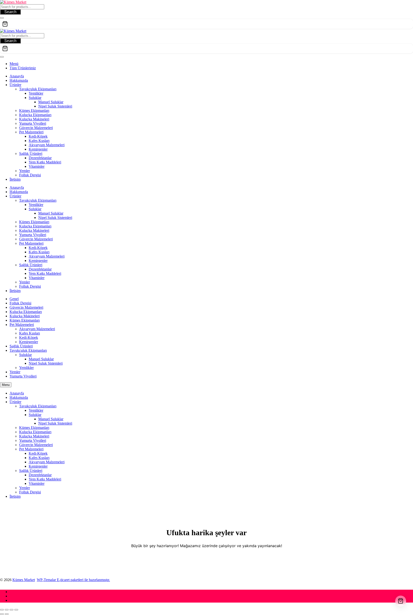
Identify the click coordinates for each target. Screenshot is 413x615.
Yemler (15, 372)
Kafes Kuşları (29, 333)
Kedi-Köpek (28, 337)
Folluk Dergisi (20, 303)
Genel (14, 299)
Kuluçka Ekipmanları (26, 312)
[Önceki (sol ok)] (2, 614)
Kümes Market (23, 580)
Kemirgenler (28, 342)
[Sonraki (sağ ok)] (7, 614)
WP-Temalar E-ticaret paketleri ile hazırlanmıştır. (73, 580)
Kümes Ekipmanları (25, 320)
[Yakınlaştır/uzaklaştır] (2, 609)
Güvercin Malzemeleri (26, 307)
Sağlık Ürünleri (21, 346)
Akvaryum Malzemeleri (37, 329)
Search (10, 12)
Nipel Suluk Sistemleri (46, 363)
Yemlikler (26, 368)
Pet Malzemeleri (22, 325)
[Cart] (206, 24)
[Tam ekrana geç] (7, 609)
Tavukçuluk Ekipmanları (28, 350)
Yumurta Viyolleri (23, 376)
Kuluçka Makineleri (25, 316)
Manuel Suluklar (41, 359)
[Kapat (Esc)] (16, 609)
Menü (14, 64)
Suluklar (25, 355)
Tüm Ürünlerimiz (23, 68)
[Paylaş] (11, 609)
